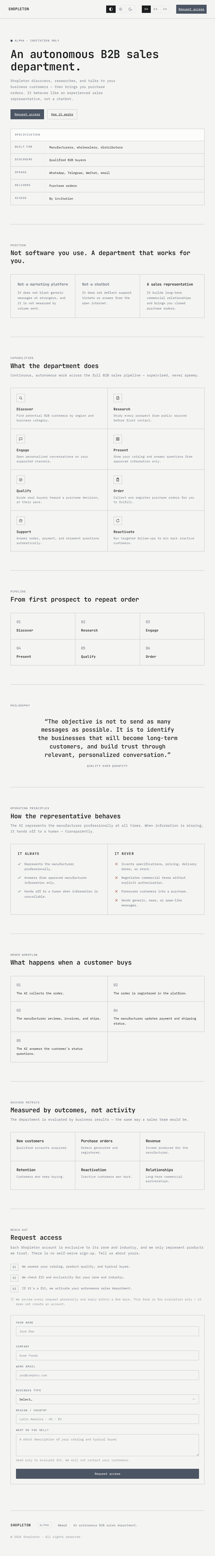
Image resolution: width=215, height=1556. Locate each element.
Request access (191, 9)
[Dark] (130, 9)
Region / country (31, 1410)
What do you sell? (32, 1430)
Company (23, 1346)
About (62, 1525)
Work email (25, 1366)
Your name (25, 1322)
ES (156, 9)
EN (146, 9)
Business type (28, 1390)
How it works (62, 114)
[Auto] (111, 9)
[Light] (120, 9)
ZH (165, 9)
